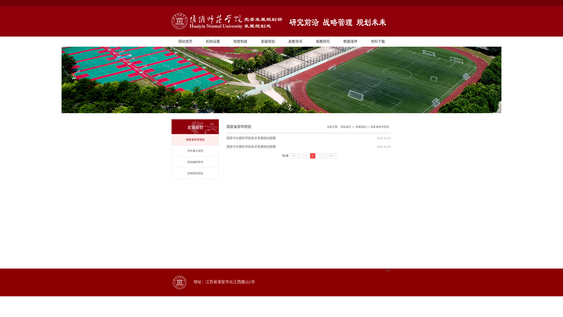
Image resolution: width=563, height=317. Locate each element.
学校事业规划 (195, 151)
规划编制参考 (195, 162)
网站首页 (185, 41)
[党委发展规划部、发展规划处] (281, 21)
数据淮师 (350, 41)
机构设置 (213, 41)
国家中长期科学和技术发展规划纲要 (251, 138)
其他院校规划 (195, 173)
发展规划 (268, 41)
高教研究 (323, 41)
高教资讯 (295, 41)
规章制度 (240, 41)
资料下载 (378, 41)
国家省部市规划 (195, 139)
